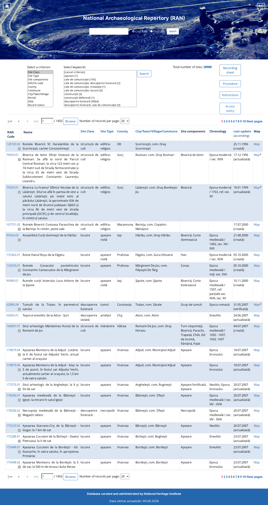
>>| (36, 121)
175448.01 (13, 447)
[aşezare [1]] (100, 76)
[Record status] (40, 105)
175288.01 (13, 436)
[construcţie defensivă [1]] (100, 98)
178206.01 (13, 395)
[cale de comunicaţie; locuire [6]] (100, 90)
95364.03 (12, 235)
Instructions (230, 95)
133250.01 (13, 266)
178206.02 (13, 411)
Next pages (254, 121)
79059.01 (12, 155)
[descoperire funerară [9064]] (100, 101)
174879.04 (13, 350)
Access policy (230, 108)
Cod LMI (158, 31)
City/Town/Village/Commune (156, 131)
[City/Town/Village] (40, 94)
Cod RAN (141, 31)
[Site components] (40, 79)
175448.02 (13, 462)
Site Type (106, 131)
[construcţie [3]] (100, 94)
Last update (242, 131)
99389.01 (12, 281)
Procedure (230, 84)
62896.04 (12, 305)
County (122, 131)
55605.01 (12, 315)
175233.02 (13, 426)
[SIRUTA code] (40, 83)
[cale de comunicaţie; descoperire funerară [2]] (100, 83)
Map (257, 144)
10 (244, 121)
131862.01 (13, 255)
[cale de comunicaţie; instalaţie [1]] (100, 87)
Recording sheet (230, 70)
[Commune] (40, 90)
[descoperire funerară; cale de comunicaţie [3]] (100, 105)
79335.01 (12, 187)
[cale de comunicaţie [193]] (100, 79)
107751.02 (13, 224)
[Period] (40, 98)
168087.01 (13, 326)
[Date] (40, 101)
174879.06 (13, 365)
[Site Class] (40, 72)
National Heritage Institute (162, 494)
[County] (40, 87)
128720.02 (13, 144)
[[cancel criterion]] (100, 72)
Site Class (87, 131)
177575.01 (13, 385)
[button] (261, 7)
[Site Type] (40, 76)
